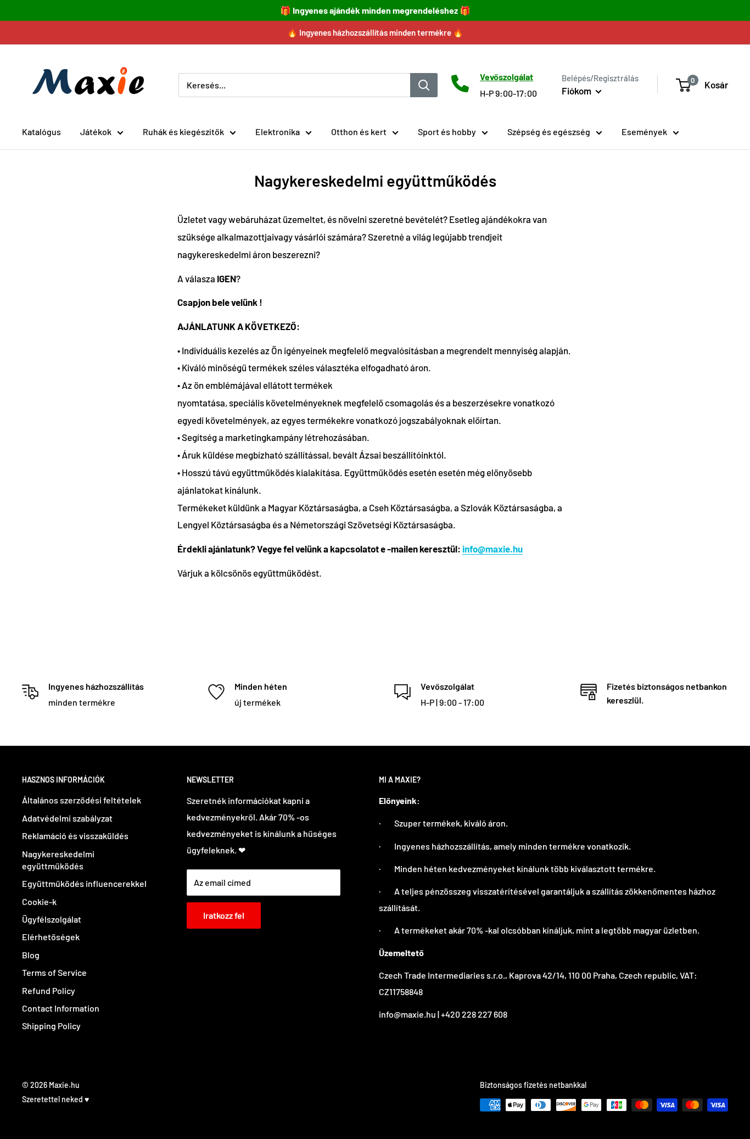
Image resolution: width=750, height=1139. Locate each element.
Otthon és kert (359, 131)
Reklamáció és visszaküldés (75, 835)
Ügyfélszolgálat (51, 919)
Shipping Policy (51, 1025)
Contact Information (60, 1008)
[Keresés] (424, 84)
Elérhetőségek (51, 936)
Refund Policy (48, 990)
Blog (31, 955)
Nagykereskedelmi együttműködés (58, 859)
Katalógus (41, 131)
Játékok (95, 131)
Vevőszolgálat (506, 76)
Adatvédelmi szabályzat (67, 818)
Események (644, 131)
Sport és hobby (447, 131)
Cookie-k (39, 901)
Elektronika (277, 131)
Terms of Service (54, 972)
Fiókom (577, 90)
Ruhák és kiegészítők (183, 131)
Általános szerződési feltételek (81, 800)
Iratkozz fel (223, 915)
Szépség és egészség (548, 131)
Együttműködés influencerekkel (84, 883)
